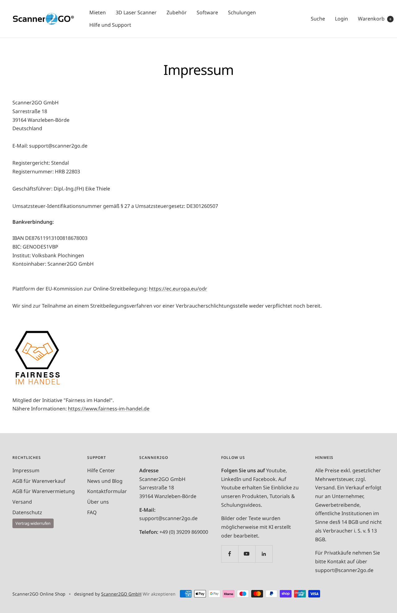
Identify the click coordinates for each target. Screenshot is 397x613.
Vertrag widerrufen (33, 523)
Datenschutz (27, 512)
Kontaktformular (107, 491)
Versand (22, 501)
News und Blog (105, 481)
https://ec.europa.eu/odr (178, 288)
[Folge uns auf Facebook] (229, 553)
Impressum (25, 470)
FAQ (92, 512)
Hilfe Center (101, 470)
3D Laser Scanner (136, 12)
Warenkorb (374, 18)
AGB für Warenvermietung (43, 491)
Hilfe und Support (110, 24)
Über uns (98, 501)
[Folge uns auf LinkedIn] (263, 553)
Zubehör (177, 12)
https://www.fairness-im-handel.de (108, 408)
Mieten (97, 12)
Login (341, 18)
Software (207, 12)
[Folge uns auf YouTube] (246, 553)
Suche (318, 18)
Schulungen (242, 12)
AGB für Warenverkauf (38, 481)
